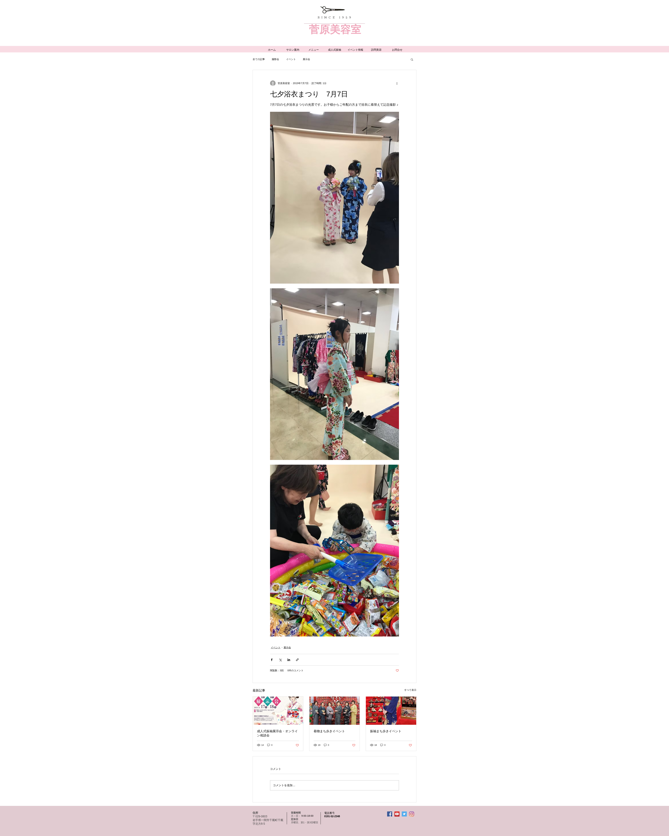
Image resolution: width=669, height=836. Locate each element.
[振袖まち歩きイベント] (391, 711)
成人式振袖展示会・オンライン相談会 (277, 733)
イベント (291, 59)
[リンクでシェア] (297, 659)
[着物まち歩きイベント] (334, 711)
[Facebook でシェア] (271, 659)
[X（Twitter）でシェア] (280, 659)
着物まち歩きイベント (329, 731)
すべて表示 (410, 690)
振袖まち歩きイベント (385, 731)
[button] (412, 59)
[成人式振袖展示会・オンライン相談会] (278, 711)
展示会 (306, 59)
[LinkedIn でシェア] (288, 659)
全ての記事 (259, 59)
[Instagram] (411, 814)
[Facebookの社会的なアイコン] (389, 814)
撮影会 (275, 59)
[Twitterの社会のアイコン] (404, 814)
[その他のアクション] (397, 83)
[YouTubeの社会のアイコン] (396, 814)
